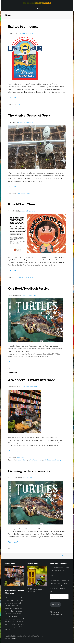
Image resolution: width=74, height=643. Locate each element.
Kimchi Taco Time (21, 204)
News (18, 104)
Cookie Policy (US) (56, 615)
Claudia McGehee (21, 460)
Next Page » (66, 556)
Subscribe (55, 604)
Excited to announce (23, 26)
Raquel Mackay (56, 460)
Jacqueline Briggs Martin (37, 3)
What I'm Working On (26, 277)
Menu (38, 8)
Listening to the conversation (30, 471)
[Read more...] (13, 97)
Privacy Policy (54, 612)
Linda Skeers (47, 460)
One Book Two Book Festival (29, 288)
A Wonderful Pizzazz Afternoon (32, 380)
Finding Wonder (21, 193)
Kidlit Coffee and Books (35, 460)
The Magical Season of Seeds (29, 115)
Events (18, 457)
